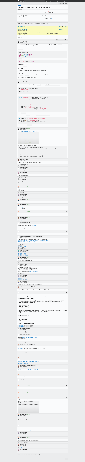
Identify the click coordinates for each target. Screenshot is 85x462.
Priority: (46, 12)
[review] (35, 337)
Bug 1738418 (23, 5)
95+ (50, 17)
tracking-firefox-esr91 (21, 279)
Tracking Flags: (44, 15)
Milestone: (20, 16)
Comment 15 (21, 287)
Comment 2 (21, 129)
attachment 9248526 (25, 337)
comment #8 (34, 225)
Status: (21, 15)
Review (62, 29)
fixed (51, 17)
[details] (30, 337)
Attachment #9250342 (21, 332)
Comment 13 (21, 265)
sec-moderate (23, 182)
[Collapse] (66, 42)
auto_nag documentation (33, 271)
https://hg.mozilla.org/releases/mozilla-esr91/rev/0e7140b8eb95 (28, 361)
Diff (61, 26)
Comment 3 (21, 160)
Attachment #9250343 (21, 325)
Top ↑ (66, 458)
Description (21, 42)
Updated (21, 168)
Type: (46, 11)
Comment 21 (21, 374)
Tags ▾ (62, 39)
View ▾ (66, 3)
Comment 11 (21, 237)
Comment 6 (21, 200)
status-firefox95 (20, 254)
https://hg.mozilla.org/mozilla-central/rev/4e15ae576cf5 (27, 241)
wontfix (52, 18)
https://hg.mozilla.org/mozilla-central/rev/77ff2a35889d (27, 430)
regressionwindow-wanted (28, 220)
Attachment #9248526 (21, 331)
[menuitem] (48, 1)
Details (60, 26)
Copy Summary (61, 3)
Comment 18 (21, 345)
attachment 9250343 (25, 347)
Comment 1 (21, 82)
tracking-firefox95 (20, 278)
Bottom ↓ (57, 39)
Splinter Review (65, 26)
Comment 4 (21, 173)
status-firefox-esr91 (20, 255)
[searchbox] (34, 1)
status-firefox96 (20, 246)
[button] (65, 1)
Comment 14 (21, 282)
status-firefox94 (20, 253)
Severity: (50, 12)
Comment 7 (21, 205)
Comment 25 (21, 438)
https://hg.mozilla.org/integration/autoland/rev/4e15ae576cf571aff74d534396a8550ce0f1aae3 (33, 240)
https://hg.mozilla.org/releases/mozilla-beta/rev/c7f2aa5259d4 (28, 369)
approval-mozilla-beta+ (54, 32)
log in (22, 454)
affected (25, 254)
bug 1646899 (20, 234)
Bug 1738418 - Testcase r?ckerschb (22, 29)
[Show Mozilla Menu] (18, 1)
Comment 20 (21, 366)
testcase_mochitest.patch (21, 26)
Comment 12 (21, 258)
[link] (28, 138)
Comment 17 (21, 335)
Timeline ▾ (65, 39)
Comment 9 (21, 223)
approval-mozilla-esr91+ (54, 33)
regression (22, 220)
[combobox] (34, 1)
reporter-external (23, 447)
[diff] (33, 337)
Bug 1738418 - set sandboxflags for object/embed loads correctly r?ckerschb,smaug (30, 32)
